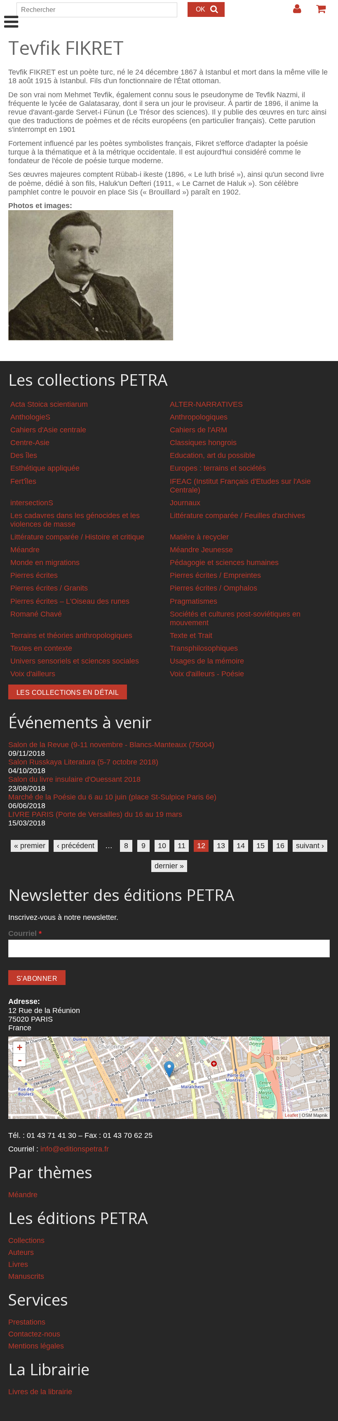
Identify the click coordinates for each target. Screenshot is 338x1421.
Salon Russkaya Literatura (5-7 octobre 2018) (83, 762)
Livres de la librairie (40, 1392)
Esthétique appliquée (45, 468)
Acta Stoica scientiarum (49, 404)
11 (181, 846)
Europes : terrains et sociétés (218, 468)
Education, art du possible (212, 455)
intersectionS (31, 503)
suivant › (310, 846)
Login (293, 12)
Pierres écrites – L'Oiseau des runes (69, 601)
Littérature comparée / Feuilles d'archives (237, 515)
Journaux (185, 503)
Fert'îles (23, 481)
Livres (18, 1264)
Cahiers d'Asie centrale (48, 430)
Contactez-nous (34, 1334)
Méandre (25, 550)
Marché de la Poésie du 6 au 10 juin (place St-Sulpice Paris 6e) (112, 797)
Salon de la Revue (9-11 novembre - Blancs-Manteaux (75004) (111, 745)
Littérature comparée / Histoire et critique (77, 537)
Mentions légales (36, 1346)
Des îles (23, 455)
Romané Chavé (36, 614)
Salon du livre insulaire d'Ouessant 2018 (74, 779)
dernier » (169, 866)
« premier (29, 846)
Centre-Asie (29, 442)
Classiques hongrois (203, 442)
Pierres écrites (34, 575)
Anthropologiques (199, 417)
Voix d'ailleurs (32, 674)
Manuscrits (26, 1276)
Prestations (26, 1322)
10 (162, 846)
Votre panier (317, 12)
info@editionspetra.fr (74, 1149)
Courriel (25, 933)
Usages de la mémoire (207, 661)
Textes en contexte (41, 648)
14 (241, 846)
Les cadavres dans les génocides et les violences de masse (75, 519)
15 (260, 846)
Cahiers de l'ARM (198, 430)
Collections (26, 1240)
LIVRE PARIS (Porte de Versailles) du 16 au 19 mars (95, 814)
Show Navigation (11, 13)
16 (280, 846)
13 (221, 846)
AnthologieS (30, 417)
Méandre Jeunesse (201, 550)
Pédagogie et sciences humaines (224, 562)
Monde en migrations (45, 562)
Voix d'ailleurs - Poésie (207, 674)
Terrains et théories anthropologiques (71, 635)
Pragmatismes (193, 601)
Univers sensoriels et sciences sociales (74, 661)
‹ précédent (75, 846)
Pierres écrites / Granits (49, 588)
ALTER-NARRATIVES (206, 404)
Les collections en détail (67, 692)
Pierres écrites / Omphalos (213, 588)
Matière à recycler (199, 537)
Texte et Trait (191, 635)
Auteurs (21, 1252)
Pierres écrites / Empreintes (215, 575)
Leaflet (291, 1115)
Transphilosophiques (204, 648)
